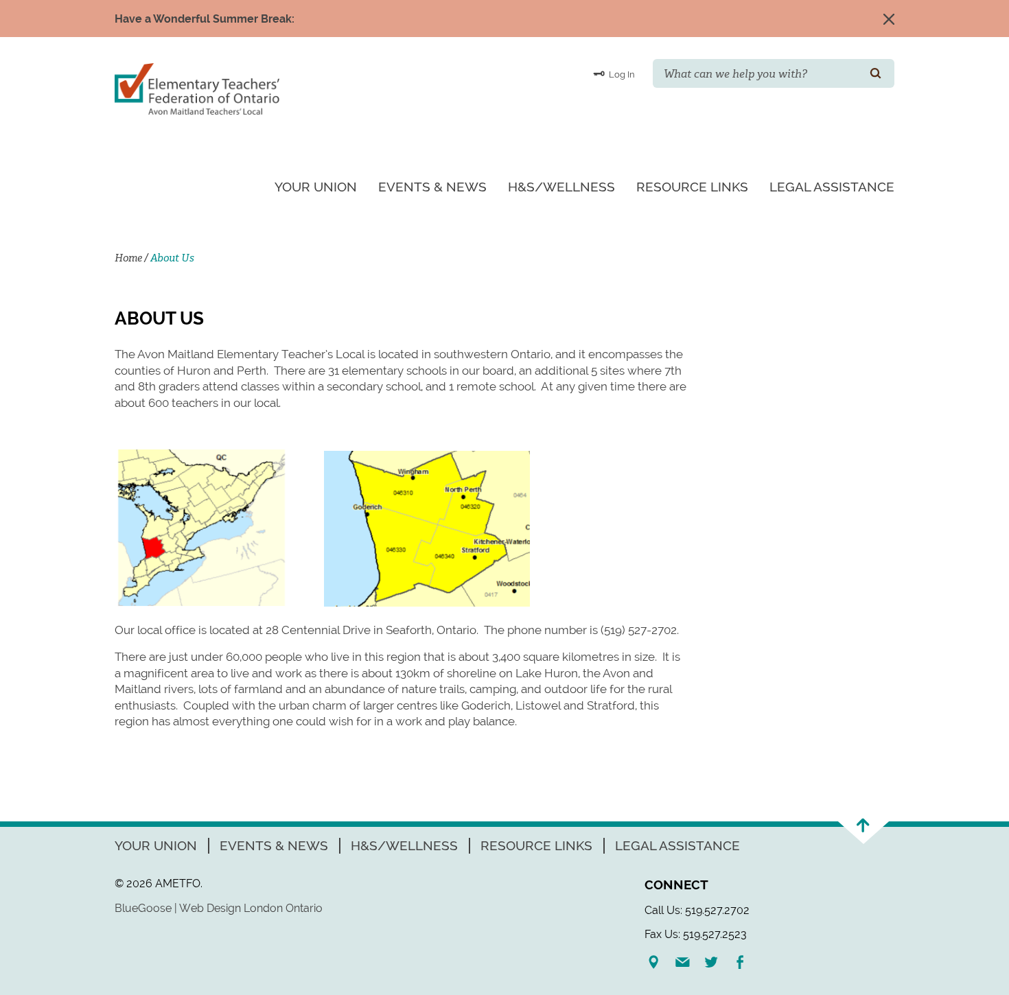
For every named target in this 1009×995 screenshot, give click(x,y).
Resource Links (692, 186)
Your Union (316, 186)
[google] (659, 962)
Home (128, 258)
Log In (621, 74)
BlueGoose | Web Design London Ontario (219, 908)
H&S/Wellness (561, 186)
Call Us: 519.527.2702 (697, 910)
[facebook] (745, 962)
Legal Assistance (831, 186)
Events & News (432, 186)
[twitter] (716, 962)
